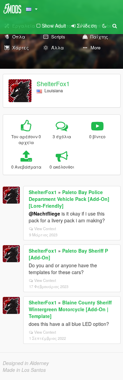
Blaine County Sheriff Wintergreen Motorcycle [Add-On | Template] (70, 309)
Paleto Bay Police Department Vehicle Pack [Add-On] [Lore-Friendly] (69, 199)
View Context (45, 228)
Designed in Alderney (26, 363)
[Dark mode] (104, 25)
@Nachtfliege (44, 213)
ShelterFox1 (53, 83)
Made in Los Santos (24, 369)
